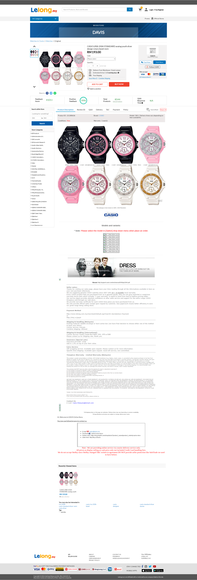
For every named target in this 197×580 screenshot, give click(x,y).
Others (34, 187)
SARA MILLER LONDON (39, 201)
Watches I (35, 216)
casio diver (63, 508)
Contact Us (117, 554)
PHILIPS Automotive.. (38, 193)
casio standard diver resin (68, 506)
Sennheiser (35, 204)
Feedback (116, 556)
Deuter (34, 166)
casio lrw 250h (91, 504)
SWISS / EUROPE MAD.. (39, 207)
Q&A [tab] (91, 110)
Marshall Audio (36, 181)
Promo (147, 18)
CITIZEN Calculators (38, 160)
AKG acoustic (36, 139)
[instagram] (146, 567)
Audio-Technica (36, 148)
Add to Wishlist (65, 496)
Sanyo (34, 198)
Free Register (159, 10)
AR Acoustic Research (38, 142)
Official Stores (158, 18)
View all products (117, 101)
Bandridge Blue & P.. (38, 154)
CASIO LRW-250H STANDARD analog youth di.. (68, 491)
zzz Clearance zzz (37, 225)
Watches (49, 41)
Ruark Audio (35, 195)
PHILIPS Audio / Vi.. (38, 190)
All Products (35, 133)
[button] (34, 46)
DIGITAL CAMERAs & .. (39, 169)
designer (116, 506)
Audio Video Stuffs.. (38, 145)
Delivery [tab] (99, 110)
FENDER (34, 172)
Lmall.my (144, 556)
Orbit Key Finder (37, 184)
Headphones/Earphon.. (39, 175)
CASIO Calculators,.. (38, 157)
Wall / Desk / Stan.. (37, 213)
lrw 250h (62, 504)
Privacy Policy (94, 560)
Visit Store (159, 62)
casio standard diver (147, 504)
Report (162, 109)
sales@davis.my (95, 431)
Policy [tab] (125, 110)
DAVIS (152, 56)
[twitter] (150, 567)
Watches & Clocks (37, 41)
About (91, 554)
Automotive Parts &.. (38, 151)
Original (57, 41)
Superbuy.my (146, 558)
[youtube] (154, 567)
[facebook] (142, 566)
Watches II (35, 219)
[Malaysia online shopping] (45, 10)
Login (151, 10)
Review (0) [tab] (81, 110)
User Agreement (95, 558)
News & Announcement (121, 558)
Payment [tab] (116, 110)
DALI (33, 163)
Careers (92, 556)
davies (142, 506)
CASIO (101, 115)
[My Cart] (140, 10)
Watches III (35, 222)
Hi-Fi (33, 178)
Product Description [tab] (66, 110)
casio (115, 504)
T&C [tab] (107, 110)
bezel (88, 506)
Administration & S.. (38, 136)
